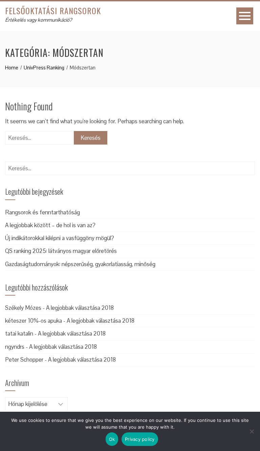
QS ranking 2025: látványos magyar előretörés (61, 251)
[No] (251, 431)
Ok (112, 439)
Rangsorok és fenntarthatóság (42, 212)
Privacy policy (140, 439)
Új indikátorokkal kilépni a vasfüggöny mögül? (59, 238)
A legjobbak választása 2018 (80, 308)
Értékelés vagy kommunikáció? (38, 20)
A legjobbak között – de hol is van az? (50, 225)
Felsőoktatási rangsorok (53, 10)
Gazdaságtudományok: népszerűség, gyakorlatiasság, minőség (80, 264)
